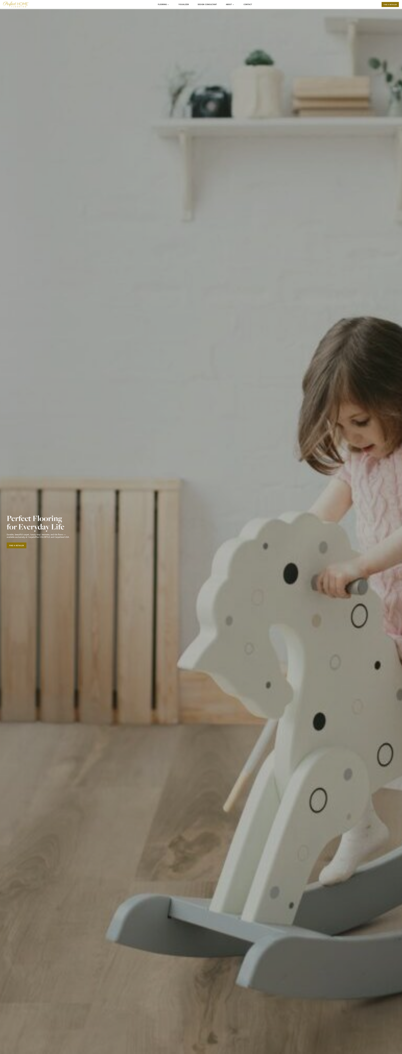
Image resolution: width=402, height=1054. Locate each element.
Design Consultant (207, 4)
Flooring (162, 4)
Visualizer (183, 4)
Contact (248, 4)
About (229, 4)
